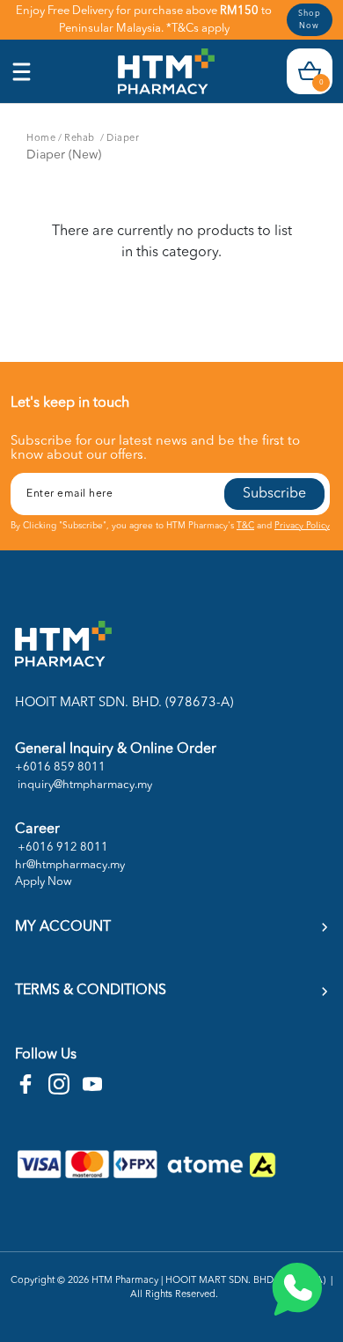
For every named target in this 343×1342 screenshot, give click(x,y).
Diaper (122, 139)
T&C (245, 525)
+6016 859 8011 (60, 767)
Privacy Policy (302, 525)
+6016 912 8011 (61, 847)
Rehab (81, 139)
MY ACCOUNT (63, 927)
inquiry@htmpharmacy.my (83, 785)
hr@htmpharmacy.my (70, 865)
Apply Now (43, 882)
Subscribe (274, 494)
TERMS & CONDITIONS (90, 991)
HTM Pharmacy (124, 1281)
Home (40, 139)
